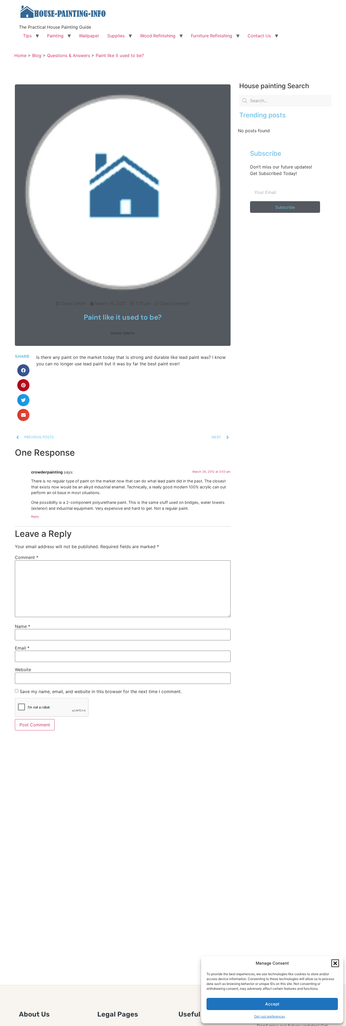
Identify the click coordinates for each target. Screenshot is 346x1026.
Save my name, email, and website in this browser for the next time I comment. (101, 691)
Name (22, 626)
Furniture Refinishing (211, 35)
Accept (272, 1004)
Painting (55, 35)
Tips (27, 35)
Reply (35, 516)
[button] (335, 963)
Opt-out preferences (269, 1016)
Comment (26, 557)
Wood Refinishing (157, 35)
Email (22, 648)
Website (23, 669)
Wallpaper (89, 35)
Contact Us (259, 35)
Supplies (116, 35)
